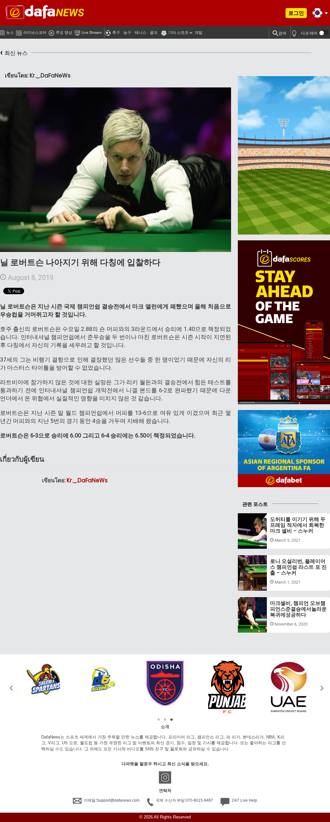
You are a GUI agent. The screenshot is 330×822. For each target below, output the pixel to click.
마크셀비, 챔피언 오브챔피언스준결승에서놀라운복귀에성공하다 (298, 608)
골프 (154, 32)
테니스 (140, 32)
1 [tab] (158, 720)
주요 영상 (64, 32)
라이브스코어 (34, 32)
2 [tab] (165, 720)
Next (322, 688)
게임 (198, 32)
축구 (116, 32)
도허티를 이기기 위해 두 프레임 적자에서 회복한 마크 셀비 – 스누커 (297, 525)
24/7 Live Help (244, 800)
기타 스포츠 (178, 32)
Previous (7, 688)
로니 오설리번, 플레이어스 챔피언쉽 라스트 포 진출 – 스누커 (298, 567)
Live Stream (92, 32)
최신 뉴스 (14, 52)
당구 (248, 541)
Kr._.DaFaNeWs (87, 480)
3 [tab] (171, 720)
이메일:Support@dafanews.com (112, 800)
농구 (127, 32)
